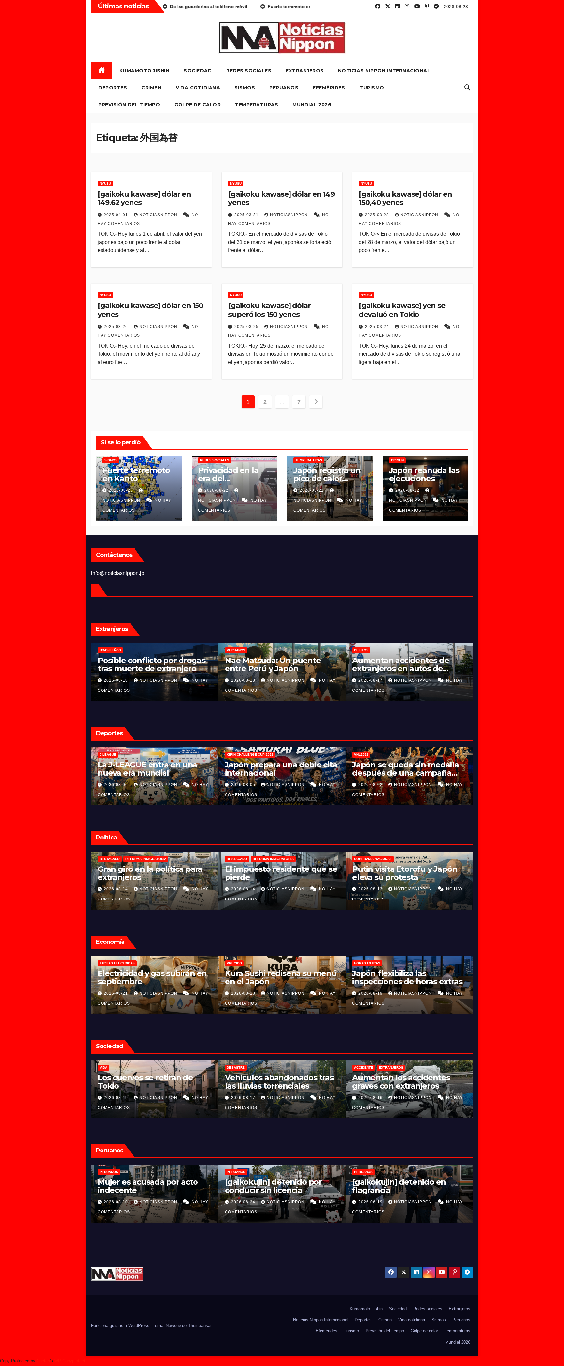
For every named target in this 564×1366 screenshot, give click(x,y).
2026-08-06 (186, 784)
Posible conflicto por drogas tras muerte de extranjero (220, 664)
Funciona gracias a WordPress (120, 1325)
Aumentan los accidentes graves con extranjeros (470, 1082)
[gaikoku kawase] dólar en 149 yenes (281, 198)
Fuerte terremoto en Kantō (136, 474)
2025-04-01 (116, 215)
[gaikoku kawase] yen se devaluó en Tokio (402, 310)
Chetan (43, 1361)
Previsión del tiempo (129, 105)
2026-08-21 (186, 993)
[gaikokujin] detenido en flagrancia (468, 1186)
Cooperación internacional (91, 859)
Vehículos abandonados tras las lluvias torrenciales (348, 1082)
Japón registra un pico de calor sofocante (327, 478)
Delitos (431, 650)
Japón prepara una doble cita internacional (350, 769)
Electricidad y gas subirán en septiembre (221, 977)
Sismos (244, 88)
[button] (467, 87)
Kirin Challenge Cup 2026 (319, 754)
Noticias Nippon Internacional (384, 71)
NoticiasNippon (159, 215)
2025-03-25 (247, 326)
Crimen (151, 88)
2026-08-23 (121, 490)
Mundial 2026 (311, 105)
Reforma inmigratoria (215, 859)
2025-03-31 (247, 215)
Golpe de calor (197, 105)
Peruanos (283, 88)
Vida (173, 1067)
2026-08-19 (440, 993)
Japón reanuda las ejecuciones (424, 474)
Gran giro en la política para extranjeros (219, 873)
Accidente (433, 1067)
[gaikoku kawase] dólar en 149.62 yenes (144, 198)
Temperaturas (256, 105)
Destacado (179, 859)
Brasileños (180, 650)
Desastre (305, 1067)
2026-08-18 (186, 680)
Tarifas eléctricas (186, 963)
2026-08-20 (313, 993)
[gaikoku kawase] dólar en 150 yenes (150, 310)
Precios (303, 963)
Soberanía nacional (442, 859)
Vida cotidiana (198, 88)
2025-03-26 (116, 326)
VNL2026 (431, 754)
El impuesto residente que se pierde (350, 873)
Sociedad (198, 71)
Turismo (371, 88)
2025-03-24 (377, 326)
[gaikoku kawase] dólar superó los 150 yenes (269, 310)
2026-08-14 (186, 889)
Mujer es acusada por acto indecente (217, 1186)
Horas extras (437, 963)
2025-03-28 (377, 215)
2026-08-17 (440, 680)
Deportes (112, 88)
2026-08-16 (440, 1097)
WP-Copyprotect (69, 1361)
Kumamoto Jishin (144, 71)
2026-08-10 (186, 1202)
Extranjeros (305, 71)
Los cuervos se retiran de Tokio (214, 1082)
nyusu (105, 183)
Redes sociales (248, 71)
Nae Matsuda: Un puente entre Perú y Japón (342, 664)
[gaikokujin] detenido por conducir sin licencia (342, 1186)
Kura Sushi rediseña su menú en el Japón (350, 977)
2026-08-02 (440, 784)
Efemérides (329, 88)
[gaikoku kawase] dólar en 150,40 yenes (405, 198)
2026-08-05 (313, 784)
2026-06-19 (440, 1202)
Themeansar (200, 1325)
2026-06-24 (313, 1202)
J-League (177, 754)
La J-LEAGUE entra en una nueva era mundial (217, 769)
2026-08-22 (217, 490)
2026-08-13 (440, 889)
